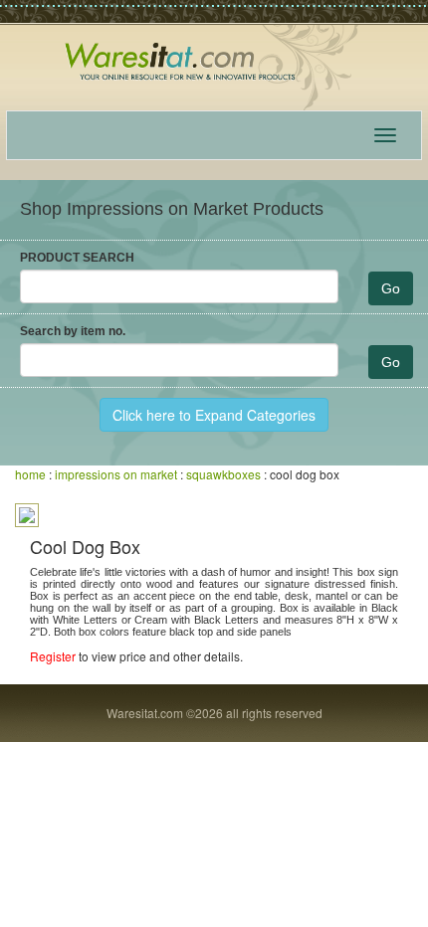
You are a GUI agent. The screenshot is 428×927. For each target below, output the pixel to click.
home (30, 473)
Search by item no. (72, 331)
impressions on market (116, 473)
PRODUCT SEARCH (77, 258)
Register (53, 656)
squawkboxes (223, 473)
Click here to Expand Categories (214, 415)
